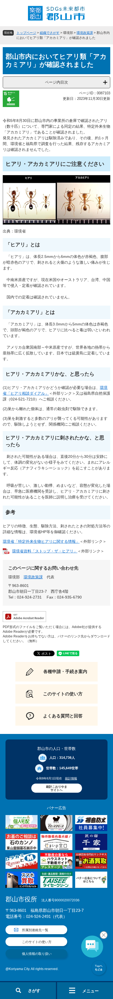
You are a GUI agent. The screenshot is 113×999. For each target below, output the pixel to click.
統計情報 (71, 778)
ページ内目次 (56, 82)
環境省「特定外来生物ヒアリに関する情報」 (41, 541)
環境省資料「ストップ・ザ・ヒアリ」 (44, 551)
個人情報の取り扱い (37, 954)
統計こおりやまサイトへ (56, 788)
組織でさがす (50, 33)
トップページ (26, 33)
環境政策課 (85, 33)
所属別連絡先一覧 (35, 930)
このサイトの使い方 (37, 942)
